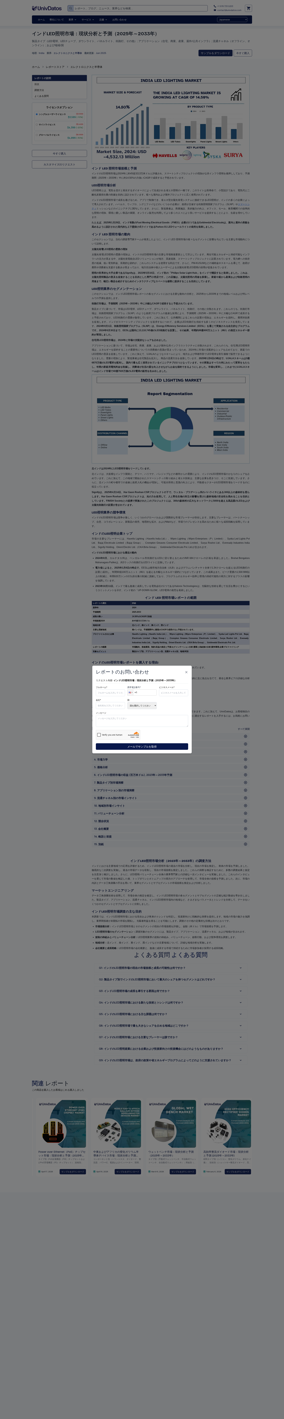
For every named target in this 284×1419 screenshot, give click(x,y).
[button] (130, 692)
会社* (98, 700)
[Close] (186, 672)
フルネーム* (101, 687)
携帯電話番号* (134, 687)
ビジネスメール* (167, 687)
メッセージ (101, 712)
